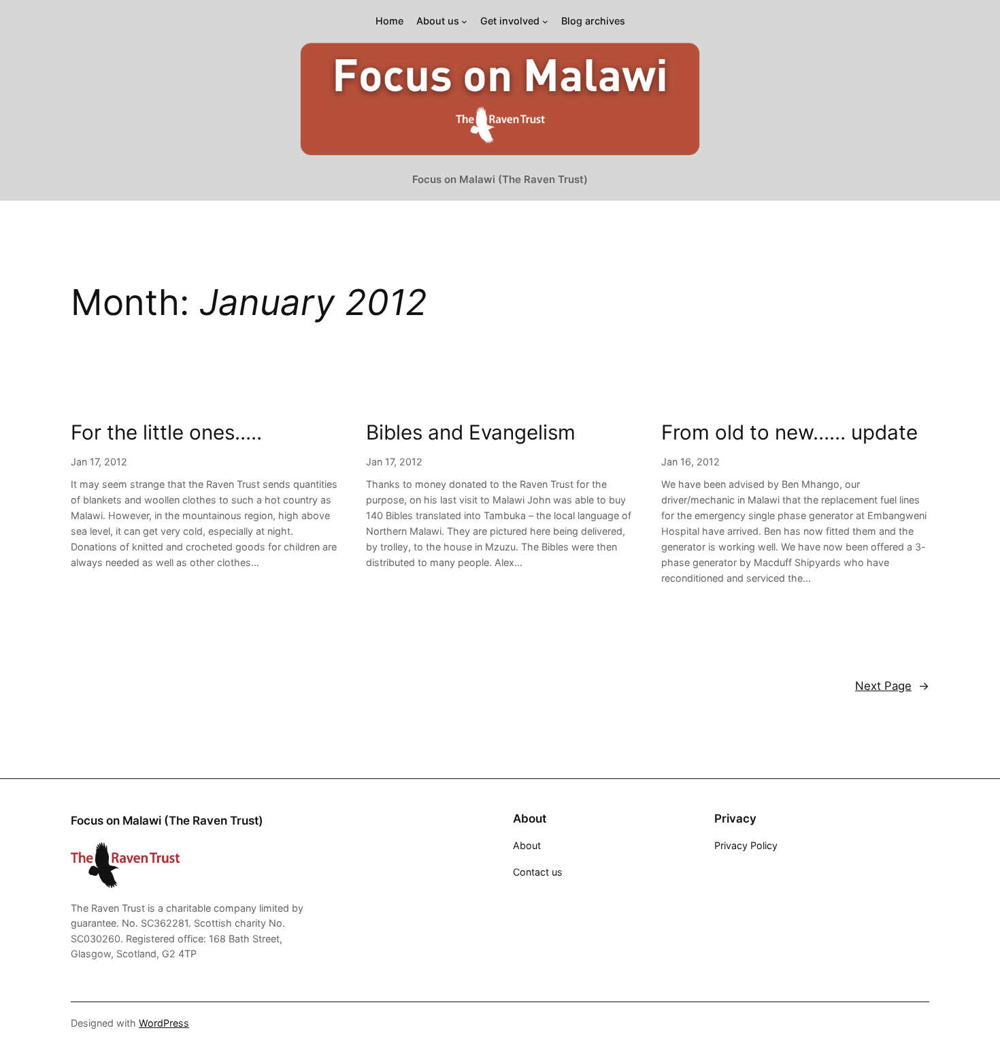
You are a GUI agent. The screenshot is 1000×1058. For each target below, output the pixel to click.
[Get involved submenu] (545, 21)
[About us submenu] (464, 21)
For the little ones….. (166, 432)
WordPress (164, 1023)
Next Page (892, 686)
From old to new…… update (789, 432)
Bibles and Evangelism (471, 432)
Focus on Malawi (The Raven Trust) (500, 179)
